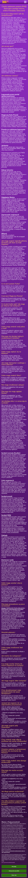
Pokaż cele (14, 875)
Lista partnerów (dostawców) (8, 862)
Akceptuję (14, 866)
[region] (14, 847)
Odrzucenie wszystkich (14, 870)
